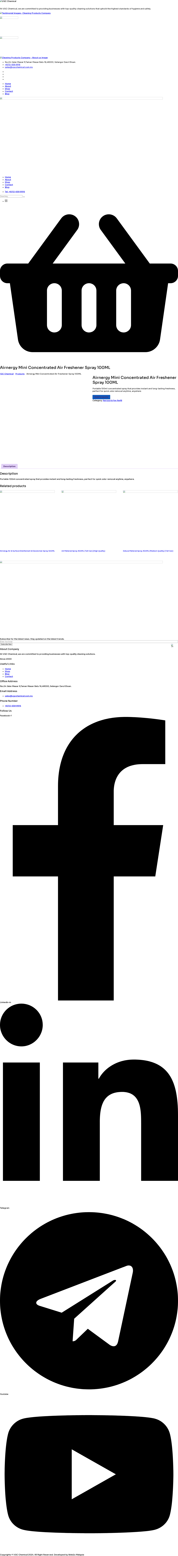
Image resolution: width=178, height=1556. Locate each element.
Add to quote (101, 397)
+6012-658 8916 (12, 64)
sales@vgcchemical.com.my (19, 67)
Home (8, 83)
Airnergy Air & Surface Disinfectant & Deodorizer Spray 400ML (27, 551)
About (8, 86)
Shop (7, 89)
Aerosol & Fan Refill (112, 400)
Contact (9, 91)
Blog (7, 94)
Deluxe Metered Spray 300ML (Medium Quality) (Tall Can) (148, 551)
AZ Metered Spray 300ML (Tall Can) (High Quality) (83, 551)
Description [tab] (9, 466)
